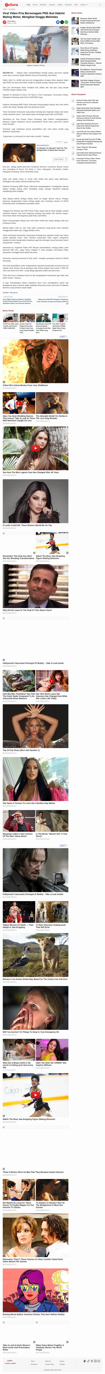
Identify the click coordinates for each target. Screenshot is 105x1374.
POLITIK (35, 5)
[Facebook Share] (58, 22)
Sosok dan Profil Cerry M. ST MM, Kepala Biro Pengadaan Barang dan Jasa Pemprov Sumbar (89, 141)
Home (32, 1361)
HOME (28, 5)
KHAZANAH (68, 5)
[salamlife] (85, 1362)
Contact (62, 1361)
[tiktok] (88, 1362)
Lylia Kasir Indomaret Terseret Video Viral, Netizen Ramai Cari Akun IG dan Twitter (88, 126)
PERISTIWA (43, 5)
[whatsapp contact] (99, 1362)
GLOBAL (60, 5)
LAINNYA (83, 5)
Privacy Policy (49, 1364)
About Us (48, 1361)
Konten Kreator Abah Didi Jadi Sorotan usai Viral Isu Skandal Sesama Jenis (87, 102)
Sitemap (62, 1364)
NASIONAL (52, 5)
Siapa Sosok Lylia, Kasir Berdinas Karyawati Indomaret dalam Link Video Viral (89, 110)
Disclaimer (34, 1364)
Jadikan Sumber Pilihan (36, 65)
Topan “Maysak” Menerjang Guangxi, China (86, 148)
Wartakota (14, 293)
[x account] (92, 1362)
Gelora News (57, 1370)
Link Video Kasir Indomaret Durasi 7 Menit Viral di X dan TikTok (89, 154)
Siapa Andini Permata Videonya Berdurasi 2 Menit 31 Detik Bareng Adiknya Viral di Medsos (89, 118)
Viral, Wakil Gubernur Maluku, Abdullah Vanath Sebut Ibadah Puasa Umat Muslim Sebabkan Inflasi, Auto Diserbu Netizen (17, 301)
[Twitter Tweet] (62, 22)
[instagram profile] (95, 1362)
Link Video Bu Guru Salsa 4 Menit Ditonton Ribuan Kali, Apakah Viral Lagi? (89, 134)
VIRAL (76, 5)
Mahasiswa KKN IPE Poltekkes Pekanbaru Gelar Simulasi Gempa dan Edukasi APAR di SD (52, 302)
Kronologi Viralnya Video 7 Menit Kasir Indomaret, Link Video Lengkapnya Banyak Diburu (88, 161)
